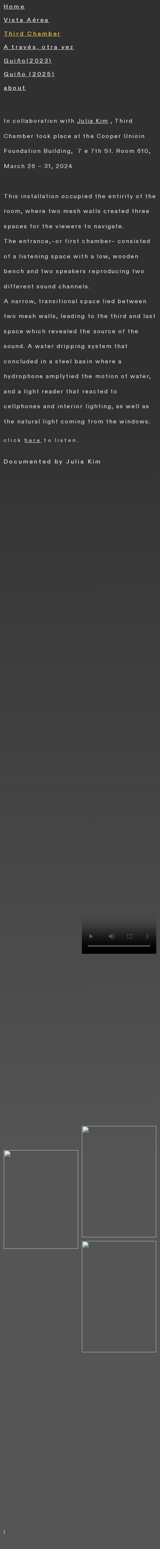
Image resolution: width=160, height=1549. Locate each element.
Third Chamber (32, 34)
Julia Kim (92, 121)
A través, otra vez (39, 47)
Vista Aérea (26, 20)
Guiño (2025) (29, 74)
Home (14, 7)
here (33, 440)
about (15, 88)
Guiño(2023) (28, 61)
